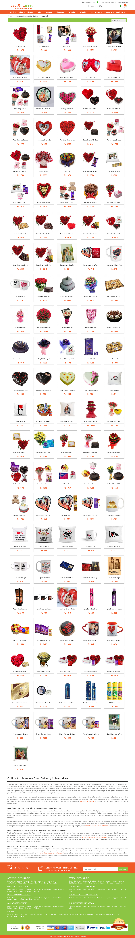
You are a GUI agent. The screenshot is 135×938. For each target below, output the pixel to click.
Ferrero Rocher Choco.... (114, 359)
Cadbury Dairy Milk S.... (44, 640)
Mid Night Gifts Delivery (103, 914)
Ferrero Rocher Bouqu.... (90, 46)
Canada (78, 889)
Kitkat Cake (67, 171)
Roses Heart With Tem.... (90, 234)
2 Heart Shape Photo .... (90, 77)
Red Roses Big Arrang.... (91, 421)
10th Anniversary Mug (114, 515)
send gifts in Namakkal (87, 801)
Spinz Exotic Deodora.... (91, 609)
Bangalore (22, 889)
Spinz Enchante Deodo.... (114, 609)
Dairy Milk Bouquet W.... (67, 359)
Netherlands (92, 889)
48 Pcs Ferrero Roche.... (44, 671)
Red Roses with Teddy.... (90, 578)
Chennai (60, 889)
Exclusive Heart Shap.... (20, 671)
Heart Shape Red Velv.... (114, 77)
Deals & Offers (74, 914)
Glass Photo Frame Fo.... (114, 734)
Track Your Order (89, 2)
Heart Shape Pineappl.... (67, 390)
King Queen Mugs (20, 578)
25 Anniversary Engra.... (114, 578)
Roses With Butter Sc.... (67, 453)
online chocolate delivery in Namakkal (51, 853)
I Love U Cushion (20, 421)
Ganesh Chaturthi (118, 881)
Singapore (115, 889)
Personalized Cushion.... (114, 171)
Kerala (55, 889)
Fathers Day (51, 881)
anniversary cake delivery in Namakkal (94, 837)
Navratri (108, 881)
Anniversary (95, 12)
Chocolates (60, 12)
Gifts (39, 12)
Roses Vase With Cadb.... (43, 453)
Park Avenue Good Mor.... (67, 703)
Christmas (101, 881)
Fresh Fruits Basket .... (44, 484)
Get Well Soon (11, 883)
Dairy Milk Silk (90, 359)
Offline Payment (63, 914)
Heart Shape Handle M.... (43, 609)
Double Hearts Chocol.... (67, 640)
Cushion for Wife (44, 546)
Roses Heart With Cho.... (90, 140)
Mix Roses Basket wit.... (20, 640)
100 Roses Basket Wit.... (43, 296)
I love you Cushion (67, 546)
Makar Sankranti (93, 883)
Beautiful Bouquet (91, 328)
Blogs (16, 914)
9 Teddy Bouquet (67, 328)
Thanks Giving (43, 883)
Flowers (30, 12)
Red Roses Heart (20, 46)
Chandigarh (28, 891)
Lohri (85, 883)
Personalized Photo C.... (67, 421)
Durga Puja (77, 881)
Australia (72, 889)
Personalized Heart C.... (44, 140)
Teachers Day (53, 883)
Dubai (84, 889)
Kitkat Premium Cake (90, 202)
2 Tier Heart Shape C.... (67, 296)
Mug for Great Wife (44, 578)
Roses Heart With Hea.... (114, 109)
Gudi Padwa (73, 883)
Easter (111, 883)
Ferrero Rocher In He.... (44, 202)
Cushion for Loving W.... (20, 546)
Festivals (119, 12)
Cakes (20, 12)
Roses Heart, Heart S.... (114, 234)
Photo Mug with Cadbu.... (67, 734)
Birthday (83, 12)
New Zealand (101, 889)
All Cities (36, 891)
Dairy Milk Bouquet (44, 359)
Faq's (45, 914)
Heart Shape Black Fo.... (20, 390)
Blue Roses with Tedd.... (67, 578)
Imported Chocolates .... (43, 421)
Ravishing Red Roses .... (67, 109)
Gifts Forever (67, 46)
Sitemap (22, 916)
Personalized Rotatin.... (20, 609)
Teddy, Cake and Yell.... (114, 484)
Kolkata (9, 891)
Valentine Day (22, 883)
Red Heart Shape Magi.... (67, 609)
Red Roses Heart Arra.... (67, 140)
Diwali (71, 881)
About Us (10, 914)
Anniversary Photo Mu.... (114, 265)
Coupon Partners (12, 916)
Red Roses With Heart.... (114, 202)
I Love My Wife (114, 390)
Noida (36, 889)
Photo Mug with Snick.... (20, 734)
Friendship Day (32, 883)
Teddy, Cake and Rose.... (20, 140)
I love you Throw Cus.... (114, 546)
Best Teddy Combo (20, 109)
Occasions (108, 12)
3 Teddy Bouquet (20, 328)
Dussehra (86, 881)
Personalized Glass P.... (67, 265)
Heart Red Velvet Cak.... (67, 671)
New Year (33, 881)
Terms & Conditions (36, 914)
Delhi (9, 889)
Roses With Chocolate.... (90, 453)
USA (70, 891)
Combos (49, 12)
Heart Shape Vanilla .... (91, 390)
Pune (41, 889)
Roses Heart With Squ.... (20, 453)
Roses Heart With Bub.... (90, 171)
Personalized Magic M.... (43, 109)
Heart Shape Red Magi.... (20, 77)
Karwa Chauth (119, 883)
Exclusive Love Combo (20, 484)
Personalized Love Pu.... (90, 265)
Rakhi (12, 12)
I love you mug (90, 546)
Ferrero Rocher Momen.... (20, 703)
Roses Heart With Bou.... (20, 265)
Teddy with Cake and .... (20, 515)
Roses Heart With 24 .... (20, 234)
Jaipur (15, 891)
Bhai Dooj (93, 881)
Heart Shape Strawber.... (67, 77)
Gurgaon (29, 889)
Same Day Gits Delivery (87, 914)
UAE (121, 889)
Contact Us (115, 914)
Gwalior (21, 891)
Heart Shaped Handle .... (90, 640)
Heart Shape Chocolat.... (43, 390)
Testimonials (52, 914)
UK (125, 889)
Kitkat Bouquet (44, 171)
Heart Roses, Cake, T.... (20, 171)
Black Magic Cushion (114, 46)
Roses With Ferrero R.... (114, 453)
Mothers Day (42, 881)
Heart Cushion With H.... (90, 109)
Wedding (72, 12)
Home (10, 16)
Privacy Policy (24, 914)
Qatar (108, 889)
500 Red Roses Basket (44, 328)
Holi (106, 883)
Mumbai (14, 889)
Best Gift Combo (44, 46)
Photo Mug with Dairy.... (43, 734)
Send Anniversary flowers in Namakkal (97, 826)
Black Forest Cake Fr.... (114, 328)
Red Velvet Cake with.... (114, 671)
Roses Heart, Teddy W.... (43, 265)
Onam (80, 883)
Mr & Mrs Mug (20, 296)
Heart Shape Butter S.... (43, 77)
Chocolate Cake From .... (20, 359)
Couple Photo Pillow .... (20, 765)
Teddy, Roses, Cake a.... (114, 140)
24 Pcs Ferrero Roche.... (91, 296)
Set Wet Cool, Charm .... (114, 703)
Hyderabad (47, 889)
